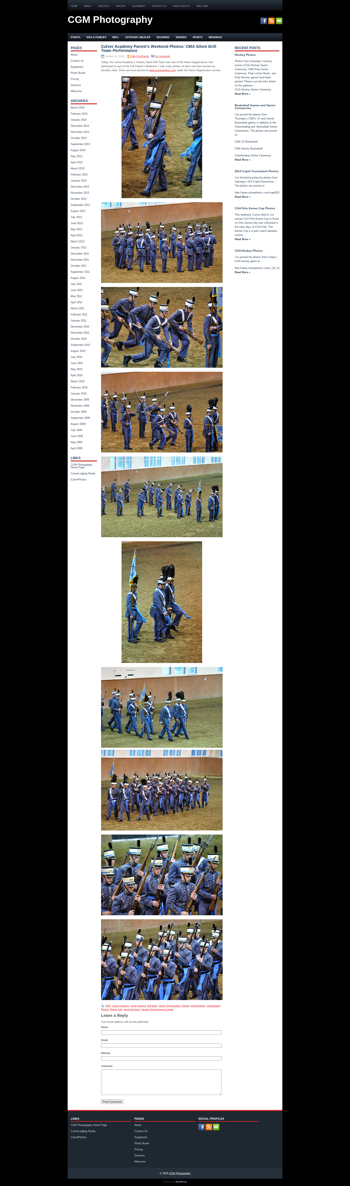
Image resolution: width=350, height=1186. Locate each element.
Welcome (202, 6)
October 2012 (78, 198)
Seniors (181, 37)
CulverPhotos (78, 479)
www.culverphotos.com (162, 70)
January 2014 (78, 119)
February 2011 (79, 314)
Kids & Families (96, 37)
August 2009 (78, 423)
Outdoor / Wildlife (137, 37)
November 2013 (80, 131)
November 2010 (80, 332)
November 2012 (80, 192)
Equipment (138, 6)
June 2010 (77, 363)
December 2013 (80, 125)
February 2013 (79, 174)
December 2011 (80, 253)
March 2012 (77, 241)
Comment (106, 1066)
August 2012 (78, 211)
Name (104, 1027)
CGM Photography (110, 19)
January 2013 (78, 180)
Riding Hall (116, 1009)
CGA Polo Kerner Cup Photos (255, 208)
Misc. (115, 37)
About (88, 6)
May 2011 (76, 296)
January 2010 (78, 393)
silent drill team (132, 1009)
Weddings (215, 37)
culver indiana (138, 1005)
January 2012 (78, 247)
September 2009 (80, 417)
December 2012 (80, 186)
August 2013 (78, 150)
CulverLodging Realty (83, 473)
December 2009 (80, 399)
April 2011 (76, 302)
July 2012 (76, 217)
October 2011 (78, 265)
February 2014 (79, 113)
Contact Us (159, 6)
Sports (198, 37)
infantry (186, 1005)
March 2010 (77, 381)
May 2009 (76, 442)
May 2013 (76, 156)
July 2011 (76, 284)
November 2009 (80, 405)
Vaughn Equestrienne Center (157, 1009)
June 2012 (77, 223)
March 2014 (77, 107)
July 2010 (76, 357)
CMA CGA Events (139, 56)
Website (105, 1053)
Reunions (163, 37)
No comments (162, 56)
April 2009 (76, 448)
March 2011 (77, 308)
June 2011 (77, 290)
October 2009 (78, 411)
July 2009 (76, 430)
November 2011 (80, 259)
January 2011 (78, 320)
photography (214, 1005)
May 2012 (76, 229)
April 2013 (76, 162)
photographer (198, 1005)
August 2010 (78, 350)
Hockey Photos (245, 54)
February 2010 (79, 387)
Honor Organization (169, 1005)
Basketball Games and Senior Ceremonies (255, 107)
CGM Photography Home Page (81, 466)
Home (74, 6)
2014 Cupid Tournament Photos (257, 171)
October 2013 (78, 138)
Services (103, 6)
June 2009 (77, 436)
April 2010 (76, 375)
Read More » (242, 93)
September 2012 (80, 204)
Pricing (120, 6)
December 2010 (80, 326)
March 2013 (77, 168)
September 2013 (80, 144)
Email (104, 1040)
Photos (105, 1009)
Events (75, 37)
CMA (108, 1005)
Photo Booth (181, 6)
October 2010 (78, 338)
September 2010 (80, 344)
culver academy (120, 1005)
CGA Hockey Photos (249, 250)
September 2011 (80, 271)
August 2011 (78, 277)
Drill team (152, 1005)
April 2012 (76, 235)
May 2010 (76, 369)
